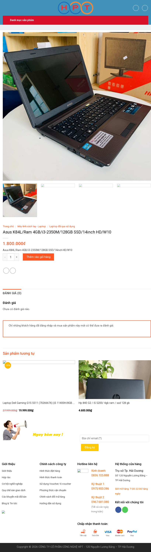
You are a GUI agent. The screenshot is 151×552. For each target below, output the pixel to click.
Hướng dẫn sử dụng (50, 503)
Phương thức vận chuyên (53, 490)
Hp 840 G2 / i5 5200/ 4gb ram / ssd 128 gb (104, 403)
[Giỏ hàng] (145, 8)
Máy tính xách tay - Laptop (31, 226)
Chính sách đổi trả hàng (52, 496)
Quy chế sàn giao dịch (13, 490)
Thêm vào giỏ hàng (38, 257)
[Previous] (10, 106)
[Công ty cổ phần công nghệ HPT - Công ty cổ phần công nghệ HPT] (75, 8)
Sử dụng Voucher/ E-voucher (55, 483)
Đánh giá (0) (12, 293)
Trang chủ (8, 226)
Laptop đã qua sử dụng (62, 226)
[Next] (143, 106)
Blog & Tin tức (9, 503)
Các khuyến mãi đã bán (14, 496)
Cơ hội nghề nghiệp (12, 483)
